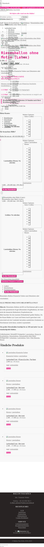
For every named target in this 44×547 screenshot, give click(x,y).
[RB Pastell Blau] (29, 168)
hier (28, 531)
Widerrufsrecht (22, 516)
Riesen (2, 340)
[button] (3, 60)
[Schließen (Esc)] (7, 544)
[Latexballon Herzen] (24, 381)
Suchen (22, 19)
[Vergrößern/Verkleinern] (1, 544)
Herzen (8, 384)
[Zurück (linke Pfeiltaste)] (1, 546)
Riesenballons (13, 336)
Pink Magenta (34, 338)
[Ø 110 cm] (29, 130)
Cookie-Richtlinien (22, 518)
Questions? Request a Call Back (12, 281)
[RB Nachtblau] (29, 173)
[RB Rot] (29, 158)
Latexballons (30, 334)
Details (8, 368)
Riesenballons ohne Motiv (27, 336)
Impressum (22, 512)
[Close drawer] (1, 5)
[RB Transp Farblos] (29, 148)
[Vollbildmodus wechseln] (3, 544)
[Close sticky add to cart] (2, 110)
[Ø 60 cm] (29, 125)
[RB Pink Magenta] (29, 163)
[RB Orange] (29, 156)
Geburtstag (12, 338)
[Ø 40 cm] (29, 121)
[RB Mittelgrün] (29, 175)
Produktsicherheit (9, 289)
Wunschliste (22, 527)
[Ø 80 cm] (29, 128)
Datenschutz (22, 514)
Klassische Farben (12, 356)
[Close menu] (1, 1)
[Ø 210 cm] (29, 135)
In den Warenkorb (9, 189)
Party (28, 338)
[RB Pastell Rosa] (29, 161)
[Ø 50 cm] (29, 123)
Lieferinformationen (22, 524)
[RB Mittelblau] (29, 170)
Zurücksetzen (27, 183)
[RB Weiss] (29, 151)
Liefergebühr (14, 365)
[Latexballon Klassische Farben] (24, 353)
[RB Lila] (29, 166)
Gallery (6, 286)
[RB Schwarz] (29, 178)
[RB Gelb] (29, 153)
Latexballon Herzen (15, 388)
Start (1, 23)
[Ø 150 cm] (29, 133)
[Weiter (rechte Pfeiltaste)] (3, 546)
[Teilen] (5, 544)
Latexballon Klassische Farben (21, 360)
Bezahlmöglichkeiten (22, 526)
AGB (22, 510)
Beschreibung (8, 288)
